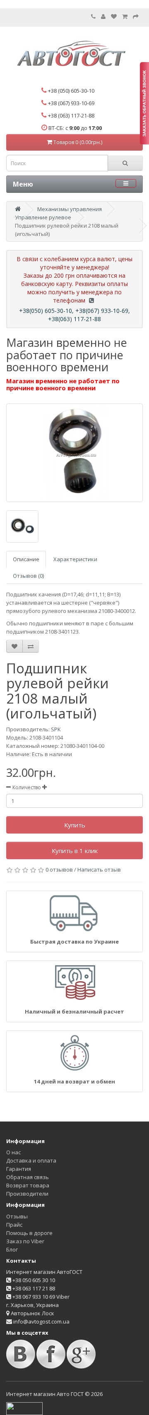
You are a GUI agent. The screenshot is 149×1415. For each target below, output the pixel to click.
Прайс (14, 1224)
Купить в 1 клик (75, 850)
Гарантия (18, 1168)
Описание (26, 559)
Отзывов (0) (28, 575)
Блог (12, 1249)
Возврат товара (27, 1185)
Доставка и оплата (31, 1160)
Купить (74, 825)
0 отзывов (59, 869)
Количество (26, 787)
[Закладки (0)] (114, 16)
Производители (27, 1193)
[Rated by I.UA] (24, 1408)
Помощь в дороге (29, 1233)
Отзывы (17, 1216)
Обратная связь (27, 1177)
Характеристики (75, 559)
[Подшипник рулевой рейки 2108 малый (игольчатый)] (74, 453)
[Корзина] (124, 16)
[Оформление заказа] (136, 16)
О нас (13, 1152)
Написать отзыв (99, 869)
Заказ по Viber (25, 1241)
